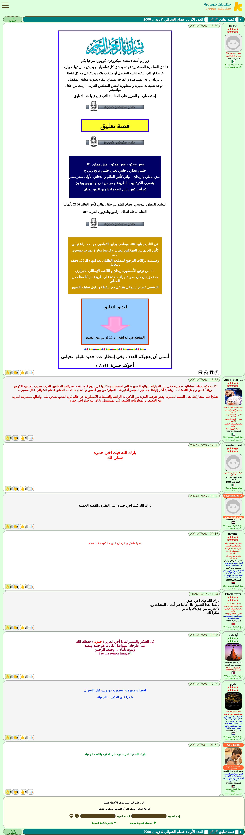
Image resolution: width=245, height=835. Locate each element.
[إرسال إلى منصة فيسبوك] (211, 372)
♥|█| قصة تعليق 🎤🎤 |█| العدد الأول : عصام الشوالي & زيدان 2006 (192, 19)
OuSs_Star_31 (233, 379)
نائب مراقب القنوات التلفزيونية (233, 767)
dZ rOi (233, 25)
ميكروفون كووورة (218, 8)
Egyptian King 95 (233, 496)
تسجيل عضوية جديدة (143, 823)
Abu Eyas (233, 744)
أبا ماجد (233, 635)
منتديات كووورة (217, 4)
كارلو (233, 684)
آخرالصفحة (12, 19)
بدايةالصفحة (12, 831)
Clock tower (233, 594)
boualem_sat (233, 445)
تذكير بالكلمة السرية (104, 823)
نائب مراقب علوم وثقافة (233, 517)
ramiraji (233, 533)
